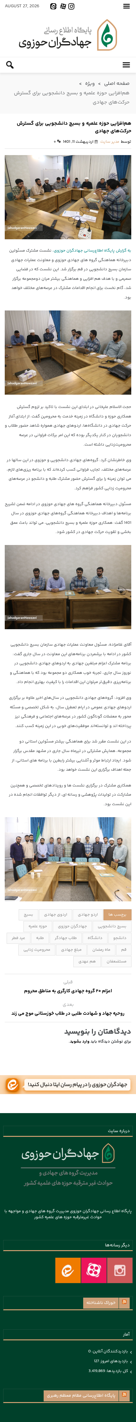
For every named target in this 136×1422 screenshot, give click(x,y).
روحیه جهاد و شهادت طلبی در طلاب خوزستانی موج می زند (68, 1013)
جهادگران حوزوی (72, 926)
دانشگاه (95, 938)
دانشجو (120, 938)
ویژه (90, 84)
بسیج (28, 914)
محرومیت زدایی (36, 950)
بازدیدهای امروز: (113, 1361)
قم (124, 950)
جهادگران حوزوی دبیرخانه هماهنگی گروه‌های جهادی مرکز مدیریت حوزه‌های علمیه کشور (68, 35)
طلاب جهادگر (66, 938)
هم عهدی (87, 961)
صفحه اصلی (117, 84)
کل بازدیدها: (116, 1371)
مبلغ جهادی (71, 950)
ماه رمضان (101, 950)
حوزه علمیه (37, 926)
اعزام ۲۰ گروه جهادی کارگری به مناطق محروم (68, 991)
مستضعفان (117, 961)
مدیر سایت (109, 142)
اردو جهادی (88, 914)
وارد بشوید (80, 1041)
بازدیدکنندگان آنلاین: (109, 1351)
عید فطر (18, 938)
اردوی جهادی (55, 914)
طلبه (40, 938)
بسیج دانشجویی (112, 926)
